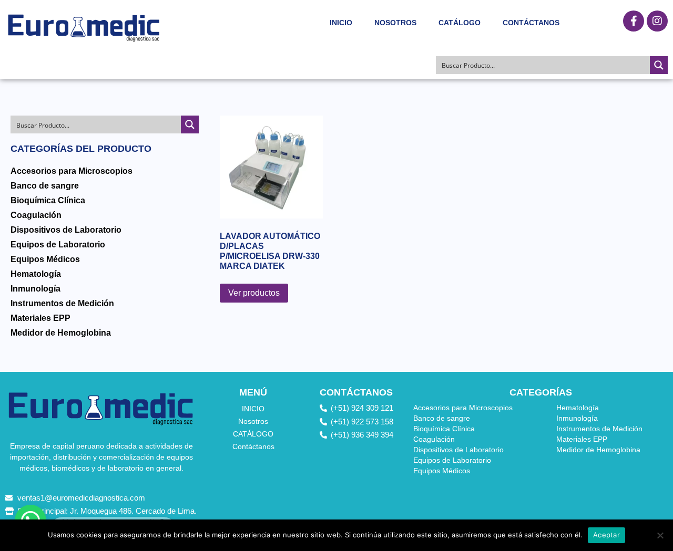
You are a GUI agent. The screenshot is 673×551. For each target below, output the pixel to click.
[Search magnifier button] (659, 65)
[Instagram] (657, 21)
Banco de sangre (45, 185)
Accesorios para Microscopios (71, 171)
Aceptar (606, 535)
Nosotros (395, 22)
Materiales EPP (40, 318)
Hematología (36, 273)
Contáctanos (531, 22)
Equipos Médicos (45, 259)
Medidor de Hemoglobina (61, 332)
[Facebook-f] (633, 21)
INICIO (341, 22)
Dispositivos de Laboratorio (66, 229)
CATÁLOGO (460, 22)
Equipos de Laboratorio (58, 244)
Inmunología (35, 288)
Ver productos (254, 292)
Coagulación (36, 215)
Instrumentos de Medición (62, 303)
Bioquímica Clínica (48, 200)
